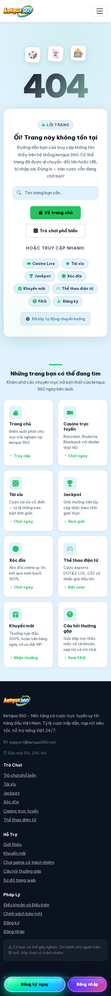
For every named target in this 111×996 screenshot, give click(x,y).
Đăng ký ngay (34, 984)
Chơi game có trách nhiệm (28, 862)
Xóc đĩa (74, 276)
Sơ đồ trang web (19, 880)
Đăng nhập (13, 931)
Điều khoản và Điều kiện (26, 905)
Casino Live (43, 263)
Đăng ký (70, 301)
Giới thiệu (12, 844)
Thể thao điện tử (77, 288)
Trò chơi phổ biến (58, 230)
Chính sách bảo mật (22, 913)
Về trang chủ (58, 212)
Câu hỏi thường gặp (22, 871)
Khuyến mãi (34, 288)
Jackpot (43, 276)
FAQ (42, 301)
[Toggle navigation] (100, 11)
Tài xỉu (77, 263)
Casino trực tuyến (20, 811)
